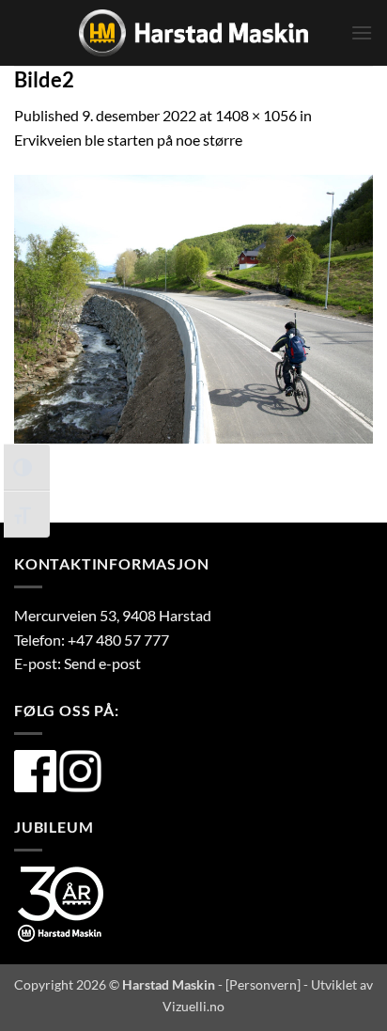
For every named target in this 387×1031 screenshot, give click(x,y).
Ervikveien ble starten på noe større (128, 139)
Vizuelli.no (193, 1006)
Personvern (263, 984)
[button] (361, 32)
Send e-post (102, 663)
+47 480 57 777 (118, 639)
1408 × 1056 (256, 115)
